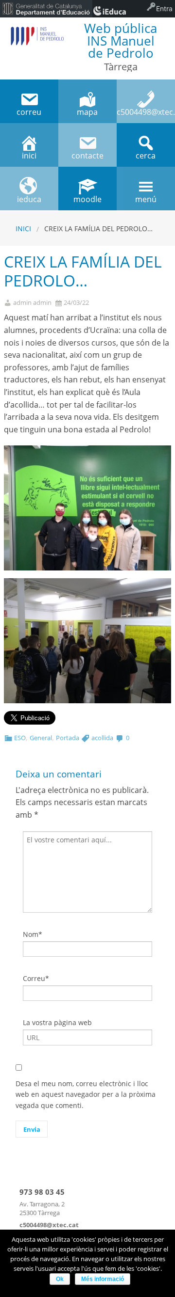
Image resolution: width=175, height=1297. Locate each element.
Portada (67, 737)
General (41, 737)
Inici (23, 228)
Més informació (102, 1279)
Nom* (32, 934)
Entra (164, 8)
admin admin (32, 303)
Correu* (36, 978)
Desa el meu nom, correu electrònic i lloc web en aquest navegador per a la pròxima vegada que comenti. (86, 1094)
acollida (102, 737)
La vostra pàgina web (57, 1022)
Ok (60, 1279)
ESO (20, 737)
